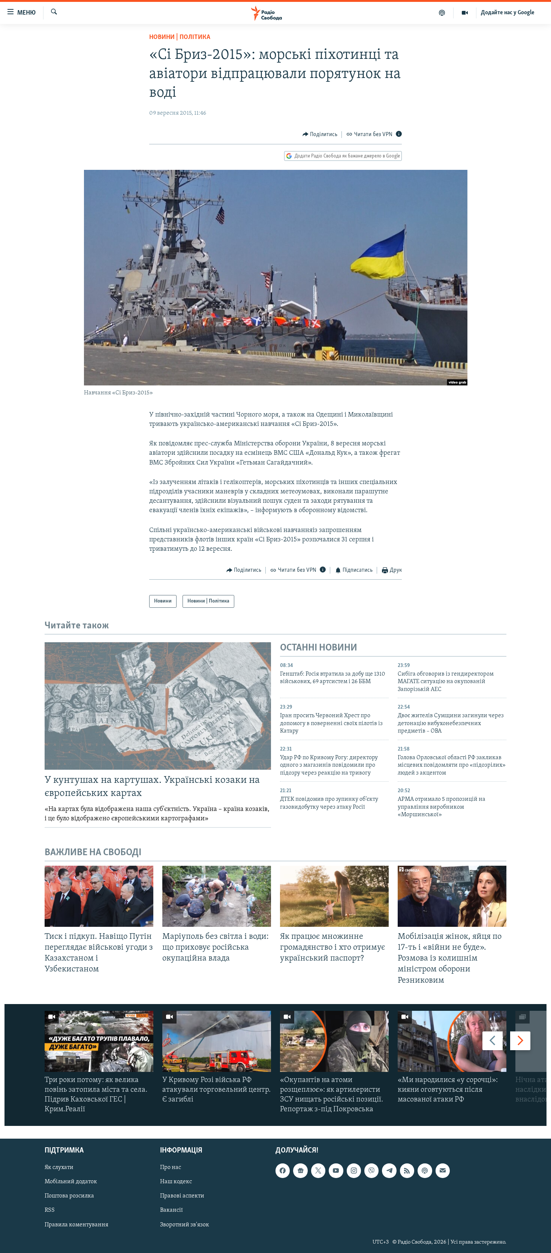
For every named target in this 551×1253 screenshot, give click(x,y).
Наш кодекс (176, 1182)
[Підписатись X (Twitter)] (318, 1170)
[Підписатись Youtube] (336, 1170)
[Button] (320, 134)
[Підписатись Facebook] (283, 1170)
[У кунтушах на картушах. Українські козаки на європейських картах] (158, 706)
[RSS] (407, 1170)
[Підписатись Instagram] (354, 1170)
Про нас (170, 1168)
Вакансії (171, 1210)
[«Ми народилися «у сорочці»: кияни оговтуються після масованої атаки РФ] (452, 1041)
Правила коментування (76, 1225)
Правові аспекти (182, 1196)
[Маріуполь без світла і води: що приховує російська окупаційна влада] (216, 896)
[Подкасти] (442, 12)
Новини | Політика (179, 37)
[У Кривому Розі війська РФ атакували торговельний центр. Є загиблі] (216, 1041)
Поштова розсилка (69, 1196)
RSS (50, 1210)
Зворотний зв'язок (184, 1225)
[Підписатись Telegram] (389, 1170)
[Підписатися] (443, 1170)
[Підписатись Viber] (371, 1170)
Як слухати (59, 1168)
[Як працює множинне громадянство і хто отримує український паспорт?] (334, 896)
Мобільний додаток (71, 1182)
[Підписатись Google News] (300, 1170)
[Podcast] (425, 1170)
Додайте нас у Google (508, 13)
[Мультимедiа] (465, 12)
